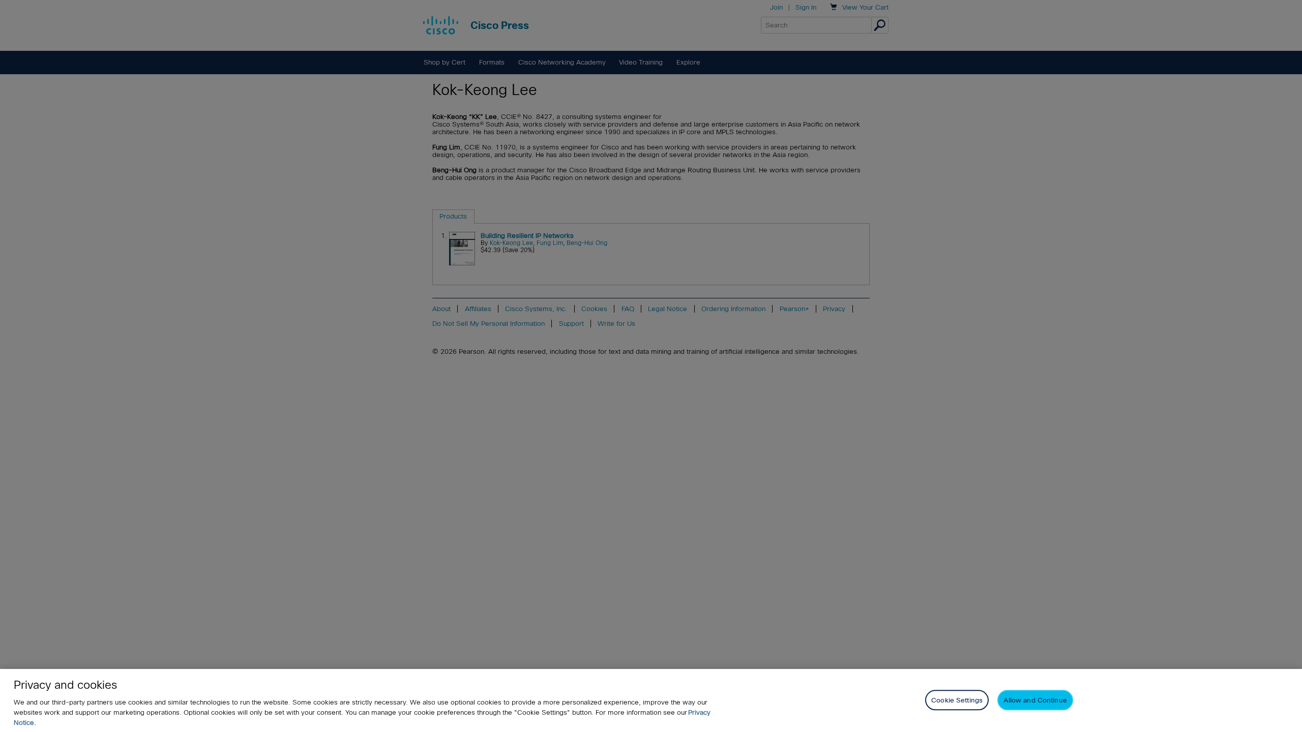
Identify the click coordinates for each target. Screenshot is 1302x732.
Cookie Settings (957, 700)
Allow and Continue (1035, 700)
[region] (651, 700)
